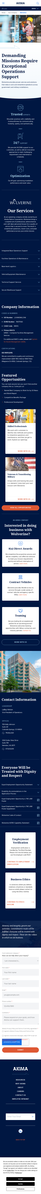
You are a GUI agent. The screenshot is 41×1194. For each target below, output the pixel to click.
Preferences (20, 1189)
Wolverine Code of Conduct (11, 815)
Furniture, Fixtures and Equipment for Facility (20, 1153)
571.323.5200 (9, 749)
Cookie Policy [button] (10, 1170)
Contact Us (20, 1095)
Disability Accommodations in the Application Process (14, 792)
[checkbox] (20, 1031)
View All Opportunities (20, 507)
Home (3, 13)
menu (34, 8)
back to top (20, 1140)
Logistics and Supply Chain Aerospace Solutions (20, 1147)
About (20, 1087)
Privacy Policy (11, 1028)
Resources (20, 1080)
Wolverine (23, 13)
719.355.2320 (9, 733)
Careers (20, 1091)
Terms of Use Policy (24, 1028)
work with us (24, 451)
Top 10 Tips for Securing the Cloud (20, 1150)
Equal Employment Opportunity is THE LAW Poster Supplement (17, 807)
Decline (20, 1184)
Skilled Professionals (17, 426)
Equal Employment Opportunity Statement (17, 784)
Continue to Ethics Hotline (15, 903)
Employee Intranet (20, 1099)
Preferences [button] (18, 1172)
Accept (20, 1179)
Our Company (12, 13)
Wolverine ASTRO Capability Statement (15, 823)
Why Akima (20, 1083)
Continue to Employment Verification (18, 863)
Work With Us (20, 642)
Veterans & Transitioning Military (19, 475)
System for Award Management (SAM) (20, 340)
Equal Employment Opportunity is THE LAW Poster (17, 800)
